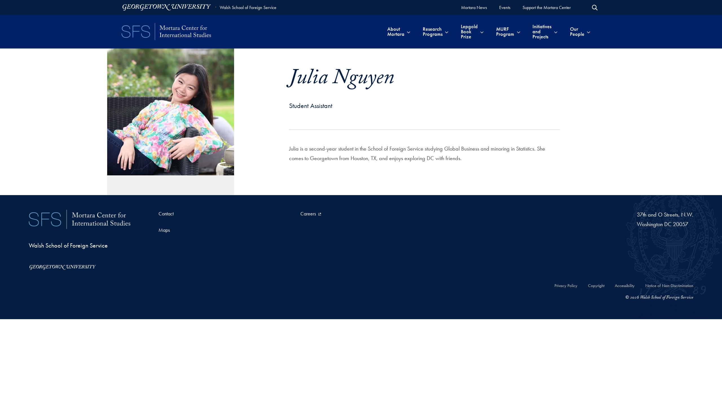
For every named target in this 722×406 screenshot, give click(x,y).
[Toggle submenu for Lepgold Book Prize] (482, 31)
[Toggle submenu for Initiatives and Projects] (556, 31)
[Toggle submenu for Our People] (588, 31)
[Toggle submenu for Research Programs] (447, 31)
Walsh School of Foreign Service (248, 7)
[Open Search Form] (594, 7)
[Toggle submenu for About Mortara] (408, 31)
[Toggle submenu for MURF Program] (518, 31)
